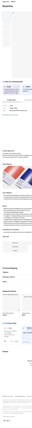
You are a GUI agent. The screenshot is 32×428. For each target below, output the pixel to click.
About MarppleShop (20, 396)
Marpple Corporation (8, 396)
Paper (15, 108)
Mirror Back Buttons (8, 313)
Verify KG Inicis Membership (17, 413)
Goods (11, 108)
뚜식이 (11, 105)
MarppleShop (6, 1)
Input (16, 341)
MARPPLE (13, 1)
